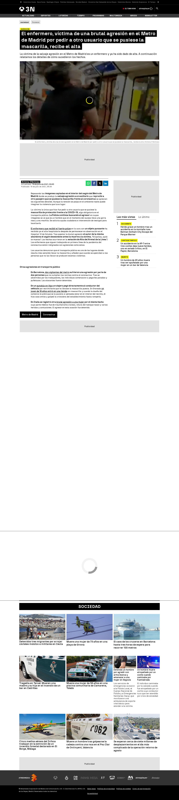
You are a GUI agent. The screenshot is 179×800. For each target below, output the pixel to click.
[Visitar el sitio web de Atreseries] (103, 778)
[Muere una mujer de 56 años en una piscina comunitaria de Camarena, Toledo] (89, 669)
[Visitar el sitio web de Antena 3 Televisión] (57, 778)
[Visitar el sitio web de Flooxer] (156, 778)
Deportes (45, 16)
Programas (98, 16)
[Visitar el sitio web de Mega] (94, 778)
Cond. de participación (141, 789)
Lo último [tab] (143, 217)
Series (133, 16)
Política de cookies (123, 789)
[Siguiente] (158, 2)
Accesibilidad (92, 794)
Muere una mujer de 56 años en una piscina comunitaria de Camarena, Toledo (87, 685)
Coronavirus (49, 314)
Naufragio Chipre (53, 2)
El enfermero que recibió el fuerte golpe (51, 228)
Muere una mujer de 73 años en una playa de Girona (86, 643)
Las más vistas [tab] (126, 217)
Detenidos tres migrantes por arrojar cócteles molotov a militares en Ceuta (41, 642)
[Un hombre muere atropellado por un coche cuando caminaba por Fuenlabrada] (148, 662)
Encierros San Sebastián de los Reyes (102, 2)
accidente (126, 224)
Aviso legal (91, 789)
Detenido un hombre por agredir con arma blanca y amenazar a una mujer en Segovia (124, 675)
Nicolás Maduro (81, 2)
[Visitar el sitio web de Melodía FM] (130, 778)
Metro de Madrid (30, 314)
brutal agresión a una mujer (70, 302)
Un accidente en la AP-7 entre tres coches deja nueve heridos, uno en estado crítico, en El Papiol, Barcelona (136, 247)
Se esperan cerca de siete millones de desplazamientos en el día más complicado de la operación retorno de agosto (135, 746)
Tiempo (81, 16)
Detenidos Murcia (124, 2)
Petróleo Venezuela (67, 2)
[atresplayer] (146, 8)
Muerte (124, 257)
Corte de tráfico (129, 240)
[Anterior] (21, 2)
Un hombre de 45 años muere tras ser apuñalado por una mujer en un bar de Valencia (135, 262)
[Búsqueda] (157, 8)
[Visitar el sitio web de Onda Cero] (112, 778)
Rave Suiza (41, 2)
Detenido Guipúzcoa (139, 2)
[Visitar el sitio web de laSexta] (66, 778)
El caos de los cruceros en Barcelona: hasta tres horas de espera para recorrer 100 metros (135, 644)
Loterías (63, 16)
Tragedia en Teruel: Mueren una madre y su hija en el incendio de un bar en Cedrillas (39, 685)
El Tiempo (151, 2)
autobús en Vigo (45, 286)
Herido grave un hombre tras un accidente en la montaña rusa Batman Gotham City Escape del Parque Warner (137, 231)
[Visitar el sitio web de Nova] (85, 778)
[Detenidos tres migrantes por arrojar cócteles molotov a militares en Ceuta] (42, 627)
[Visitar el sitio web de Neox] (76, 778)
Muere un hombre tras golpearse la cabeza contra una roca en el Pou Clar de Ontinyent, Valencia (88, 744)
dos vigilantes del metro (57, 272)
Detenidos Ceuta (29, 2)
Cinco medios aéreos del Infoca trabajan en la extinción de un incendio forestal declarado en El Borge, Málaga (38, 745)
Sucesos (35, 22)
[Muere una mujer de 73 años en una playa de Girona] (89, 627)
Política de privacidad (106, 789)
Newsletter (151, 16)
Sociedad (89, 606)
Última (130, 9)
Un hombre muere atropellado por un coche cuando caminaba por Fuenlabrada (146, 675)
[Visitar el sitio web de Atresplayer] (143, 778)
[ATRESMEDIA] (28, 778)
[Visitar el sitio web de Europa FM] (121, 778)
